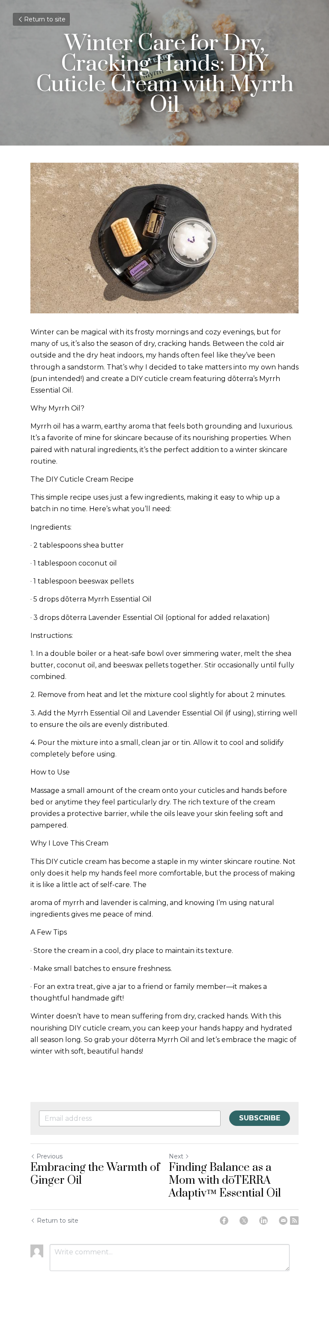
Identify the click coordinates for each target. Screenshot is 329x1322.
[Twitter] (243, 1220)
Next (176, 1156)
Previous (49, 1156)
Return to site (45, 19)
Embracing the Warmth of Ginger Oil (95, 1174)
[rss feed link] (294, 1220)
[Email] (283, 1220)
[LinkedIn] (263, 1220)
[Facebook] (224, 1220)
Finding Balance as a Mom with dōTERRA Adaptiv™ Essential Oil (225, 1180)
